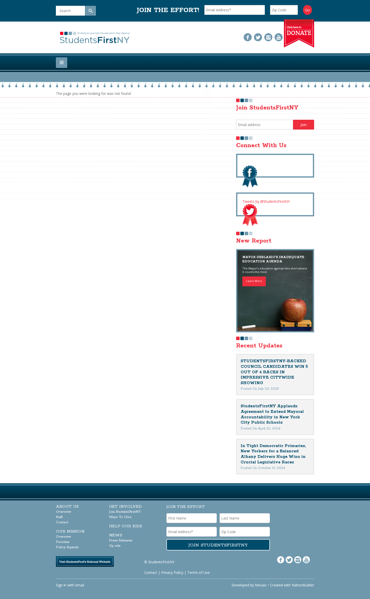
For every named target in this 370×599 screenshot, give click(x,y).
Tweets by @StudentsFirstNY (266, 201)
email (79, 585)
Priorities (62, 542)
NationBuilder (303, 585)
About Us (67, 506)
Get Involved (125, 506)
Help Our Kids (125, 526)
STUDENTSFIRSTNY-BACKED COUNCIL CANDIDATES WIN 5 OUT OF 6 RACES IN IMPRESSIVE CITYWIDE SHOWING (274, 371)
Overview (63, 512)
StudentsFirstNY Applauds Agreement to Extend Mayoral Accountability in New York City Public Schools (272, 414)
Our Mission (70, 531)
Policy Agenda (67, 547)
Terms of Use (198, 572)
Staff (59, 517)
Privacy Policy (172, 572)
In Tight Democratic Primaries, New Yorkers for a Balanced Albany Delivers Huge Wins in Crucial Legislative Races (273, 454)
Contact (62, 522)
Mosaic (261, 585)
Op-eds (115, 546)
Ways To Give (120, 517)
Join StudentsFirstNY (125, 512)
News (115, 535)
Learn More (254, 281)
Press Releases (120, 540)
